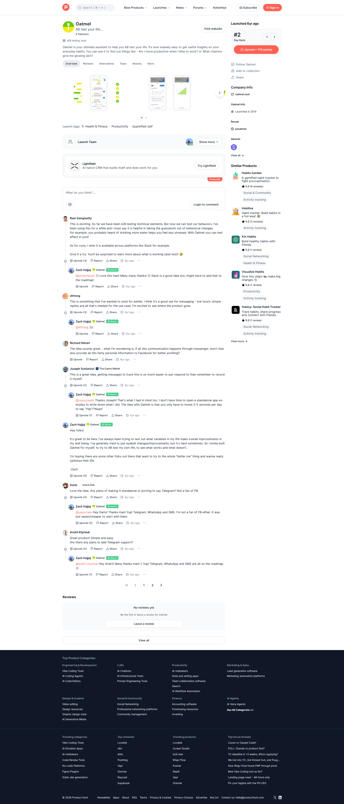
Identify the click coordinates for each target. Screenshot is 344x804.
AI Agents (233, 698)
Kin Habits (249, 236)
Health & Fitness (96, 126)
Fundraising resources (185, 709)
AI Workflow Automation (186, 691)
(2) (80, 385)
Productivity (120, 126)
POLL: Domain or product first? (246, 748)
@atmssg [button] (82, 327)
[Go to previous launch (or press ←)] (267, 36)
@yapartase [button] (84, 512)
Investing (177, 714)
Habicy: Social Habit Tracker (261, 307)
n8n (120, 748)
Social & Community (257, 193)
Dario (73, 485)
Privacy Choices (183, 797)
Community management (132, 714)
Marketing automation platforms (246, 675)
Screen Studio (181, 748)
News (180, 7)
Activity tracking (254, 199)
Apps (116, 797)
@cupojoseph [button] (85, 400)
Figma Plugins (70, 771)
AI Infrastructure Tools (130, 675)
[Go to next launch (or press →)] (274, 36)
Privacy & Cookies (160, 797)
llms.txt (214, 797)
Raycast (122, 777)
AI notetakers (180, 670)
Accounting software (184, 704)
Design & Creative (73, 698)
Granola (122, 771)
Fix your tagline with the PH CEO (247, 783)
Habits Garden (252, 173)
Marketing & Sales (238, 665)
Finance (177, 698)
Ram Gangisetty (81, 218)
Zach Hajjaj (83, 270)
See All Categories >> (240, 709)
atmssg (75, 295)
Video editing (70, 704)
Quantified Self (142, 126)
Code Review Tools (73, 759)
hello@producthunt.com (250, 797)
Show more (207, 142)
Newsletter (103, 797)
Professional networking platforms (137, 709)
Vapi (120, 765)
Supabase (123, 783)
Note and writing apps (185, 675)
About (125, 797)
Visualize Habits (253, 271)
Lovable (122, 742)
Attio (120, 754)
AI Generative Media (74, 719)
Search (176, 686)
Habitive (247, 208)
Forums (198, 7)
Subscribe (250, 7)
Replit (176, 771)
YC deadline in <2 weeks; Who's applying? (253, 754)
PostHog (123, 759)
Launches (160, 7)
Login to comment (206, 204)
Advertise (219, 7)
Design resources (72, 709)
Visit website (213, 28)
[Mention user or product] (70, 204)
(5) (80, 475)
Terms (143, 797)
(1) (85, 415)
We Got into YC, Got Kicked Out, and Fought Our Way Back (254, 760)
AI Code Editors (71, 680)
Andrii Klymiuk (80, 532)
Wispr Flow (179, 759)
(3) (80, 260)
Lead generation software (242, 670)
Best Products (134, 7)
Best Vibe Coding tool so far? (245, 771)
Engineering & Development (79, 665)
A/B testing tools (76, 40)
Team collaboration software (188, 680)
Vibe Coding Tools (73, 670)
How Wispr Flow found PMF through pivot (252, 765)
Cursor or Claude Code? (242, 742)
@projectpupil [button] (85, 275)
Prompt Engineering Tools (132, 680)
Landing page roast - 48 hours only (249, 777)
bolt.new (178, 754)
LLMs (120, 665)
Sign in (274, 7)
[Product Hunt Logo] (66, 7)
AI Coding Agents (72, 675)
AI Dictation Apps (72, 748)
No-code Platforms (73, 765)
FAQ (134, 797)
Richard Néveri (80, 343)
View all (144, 640)
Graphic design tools (74, 714)
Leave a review (144, 624)
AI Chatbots (124, 670)
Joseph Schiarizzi (82, 368)
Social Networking (256, 256)
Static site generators (75, 777)
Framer (177, 765)
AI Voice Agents (236, 704)
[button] (151, 63)
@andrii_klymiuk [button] (87, 564)
